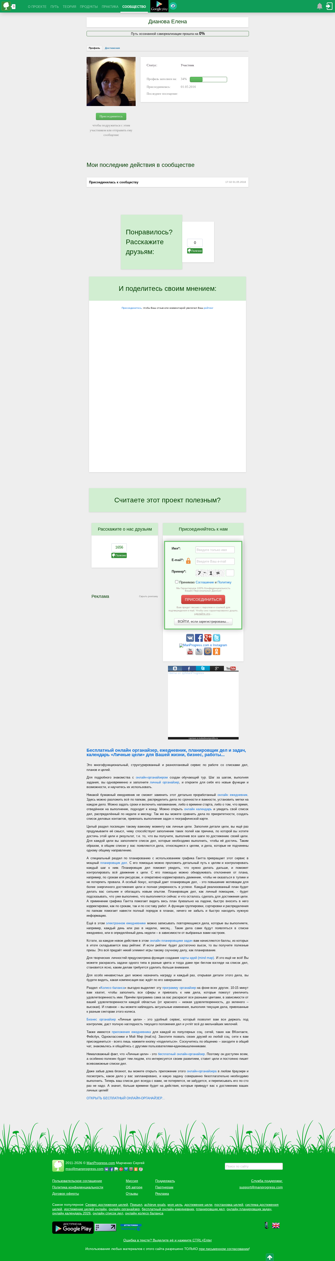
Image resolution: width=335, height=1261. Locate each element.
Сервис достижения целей (106, 1205)
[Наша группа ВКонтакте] (190, 641)
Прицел (136, 1205)
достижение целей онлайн (85, 1209)
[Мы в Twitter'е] (216, 641)
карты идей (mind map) (197, 958)
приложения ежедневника (131, 1032)
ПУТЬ (55, 7)
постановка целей (228, 1205)
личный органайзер (164, 782)
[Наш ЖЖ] (199, 654)
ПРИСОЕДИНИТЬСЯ (203, 599)
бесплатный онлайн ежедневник (168, 1209)
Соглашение (205, 582)
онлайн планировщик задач (249, 1209)
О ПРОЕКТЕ (37, 7)
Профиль (94, 48)
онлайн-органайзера (202, 1071)
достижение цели (198, 1205)
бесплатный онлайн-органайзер (181, 1054)
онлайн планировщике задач (171, 940)
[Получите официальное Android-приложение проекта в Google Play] (159, 6)
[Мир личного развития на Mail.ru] (208, 654)
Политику (225, 582)
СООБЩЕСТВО (134, 7)
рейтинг (208, 308)
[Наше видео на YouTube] (190, 654)
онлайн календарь (198, 809)
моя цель (175, 1205)
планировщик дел (113, 863)
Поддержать (165, 1181)
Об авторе (134, 1187)
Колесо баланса (113, 988)
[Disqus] (167, 408)
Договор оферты (65, 1193)
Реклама (162, 1193)
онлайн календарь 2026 (71, 1213)
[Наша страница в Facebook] (199, 641)
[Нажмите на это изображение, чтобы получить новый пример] (210, 573)
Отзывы (132, 1193)
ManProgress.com (101, 1163)
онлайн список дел (108, 1213)
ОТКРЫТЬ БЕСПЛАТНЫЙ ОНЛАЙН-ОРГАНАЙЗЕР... (126, 1098)
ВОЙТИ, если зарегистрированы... (203, 621)
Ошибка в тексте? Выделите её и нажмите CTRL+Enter (167, 1240)
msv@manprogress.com (84, 1169)
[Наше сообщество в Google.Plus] (208, 641)
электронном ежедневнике (126, 923)
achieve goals (155, 1205)
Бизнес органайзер (101, 1019)
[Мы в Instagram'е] (203, 645)
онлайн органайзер (124, 1209)
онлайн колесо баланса (144, 1213)
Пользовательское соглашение (77, 1181)
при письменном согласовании (224, 1249)
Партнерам (164, 1187)
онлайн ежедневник (232, 795)
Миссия (132, 1181)
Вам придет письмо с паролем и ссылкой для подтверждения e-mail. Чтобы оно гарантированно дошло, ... (203, 610)
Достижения (112, 48)
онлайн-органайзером (152, 777)
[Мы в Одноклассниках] (216, 654)
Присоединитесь (111, 116)
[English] (276, 1228)
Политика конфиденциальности (77, 1187)
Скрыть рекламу (148, 596)
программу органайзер (179, 988)
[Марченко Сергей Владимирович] (141, 1169)
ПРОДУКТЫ (89, 7)
